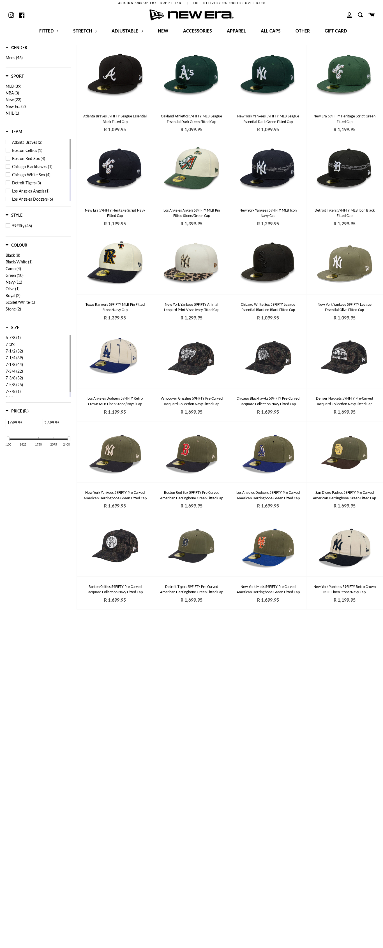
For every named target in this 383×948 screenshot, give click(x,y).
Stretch (83, 31)
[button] (16, 47)
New (163, 31)
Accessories (197, 31)
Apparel (236, 31)
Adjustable (125, 31)
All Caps (271, 31)
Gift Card (336, 31)
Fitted (47, 31)
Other (303, 31)
